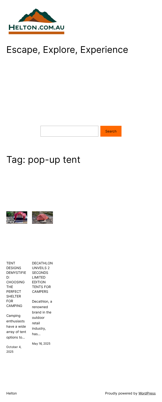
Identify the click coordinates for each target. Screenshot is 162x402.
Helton (11, 393)
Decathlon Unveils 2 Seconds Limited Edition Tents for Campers (42, 277)
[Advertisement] (81, 93)
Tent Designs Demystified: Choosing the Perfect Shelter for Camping (16, 284)
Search (111, 131)
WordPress (147, 393)
